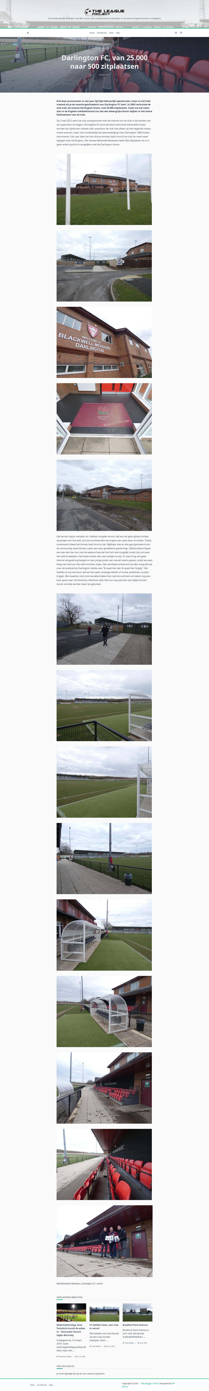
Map (118, 32)
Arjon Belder (96, 1346)
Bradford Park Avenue (135, 1324)
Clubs (111, 32)
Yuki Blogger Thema (149, 1383)
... (74, 1350)
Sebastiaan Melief (65, 1357)
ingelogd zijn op (71, 1373)
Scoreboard (102, 32)
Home (92, 32)
